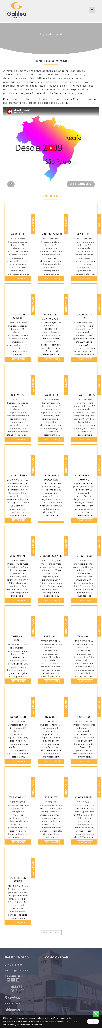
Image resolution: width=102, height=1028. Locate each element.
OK (93, 1021)
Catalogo (18, 279)
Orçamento (33, 224)
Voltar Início (51, 933)
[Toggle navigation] (92, 10)
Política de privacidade (31, 1024)
